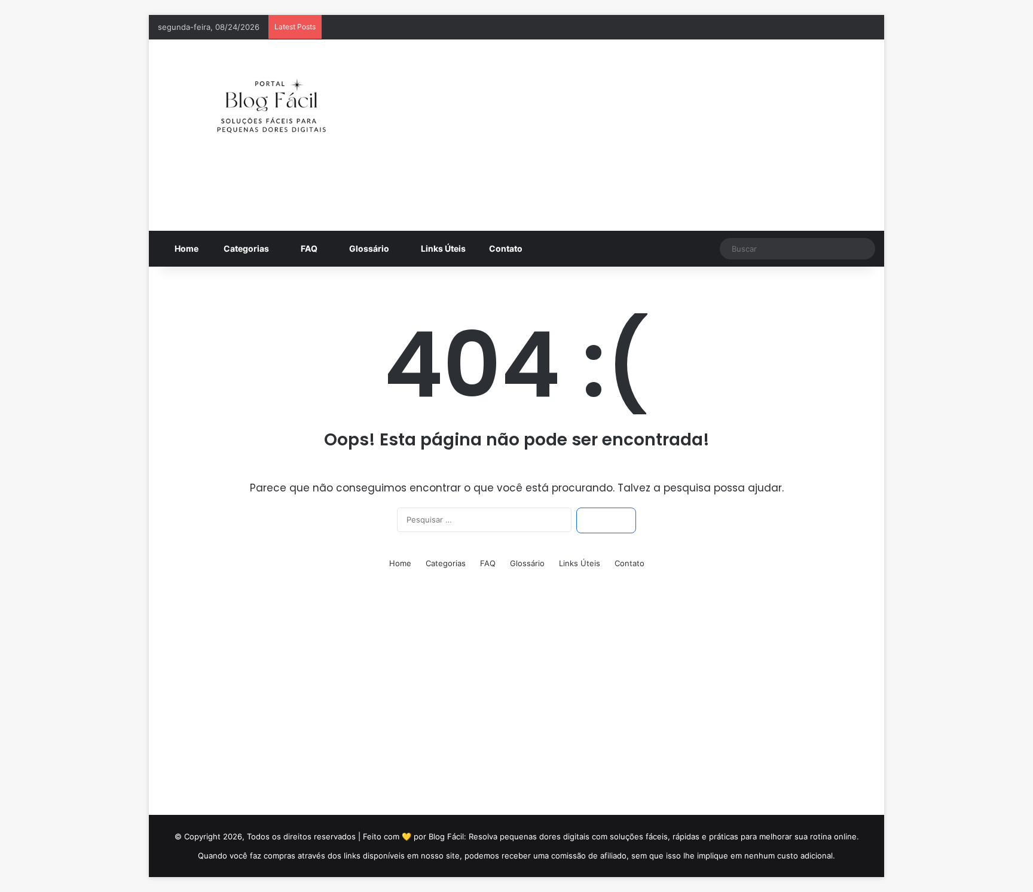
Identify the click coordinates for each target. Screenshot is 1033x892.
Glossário (368, 248)
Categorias (245, 248)
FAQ (308, 248)
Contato (505, 248)
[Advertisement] (639, 135)
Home (185, 248)
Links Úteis (442, 248)
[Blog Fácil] (271, 99)
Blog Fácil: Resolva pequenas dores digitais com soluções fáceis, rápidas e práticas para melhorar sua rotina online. (644, 836)
